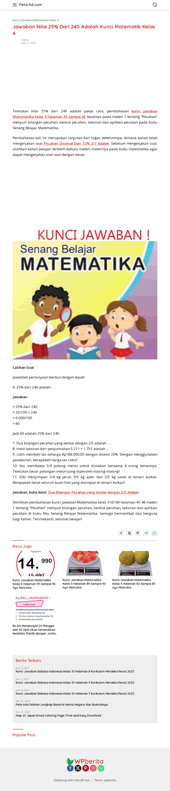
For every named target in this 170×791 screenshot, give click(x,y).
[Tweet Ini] (129, 533)
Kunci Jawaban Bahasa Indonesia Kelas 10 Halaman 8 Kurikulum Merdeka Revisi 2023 (75, 671)
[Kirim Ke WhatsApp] (154, 533)
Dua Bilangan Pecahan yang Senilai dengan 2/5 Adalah (93, 492)
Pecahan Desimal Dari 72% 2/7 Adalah (76, 143)
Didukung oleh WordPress (71, 780)
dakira (25, 40)
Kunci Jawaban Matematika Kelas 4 (35, 20)
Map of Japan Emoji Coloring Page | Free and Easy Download (58, 715)
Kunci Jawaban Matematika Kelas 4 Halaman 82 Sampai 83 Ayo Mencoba (133, 583)
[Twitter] (78, 768)
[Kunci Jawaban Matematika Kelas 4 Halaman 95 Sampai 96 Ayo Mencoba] (35, 563)
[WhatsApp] (101, 768)
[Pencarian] (155, 4)
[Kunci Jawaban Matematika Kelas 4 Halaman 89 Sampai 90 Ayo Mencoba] (85, 563)
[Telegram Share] (146, 533)
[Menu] (15, 4)
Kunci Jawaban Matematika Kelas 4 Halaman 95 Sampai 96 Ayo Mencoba (34, 584)
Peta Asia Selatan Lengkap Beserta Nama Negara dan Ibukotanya (62, 704)
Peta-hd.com (30, 4)
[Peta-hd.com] (85, 761)
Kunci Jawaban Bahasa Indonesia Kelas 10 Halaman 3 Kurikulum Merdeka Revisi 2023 (75, 693)
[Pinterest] (85, 768)
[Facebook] (70, 768)
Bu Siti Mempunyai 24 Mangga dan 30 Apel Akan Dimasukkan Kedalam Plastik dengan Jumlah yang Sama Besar (35, 629)
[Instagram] (93, 768)
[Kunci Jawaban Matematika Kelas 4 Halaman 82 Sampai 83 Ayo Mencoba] (134, 563)
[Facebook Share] (121, 533)
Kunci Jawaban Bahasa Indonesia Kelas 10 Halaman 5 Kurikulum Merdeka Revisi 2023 (75, 682)
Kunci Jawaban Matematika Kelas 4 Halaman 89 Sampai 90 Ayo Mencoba (84, 583)
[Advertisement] (85, 75)
